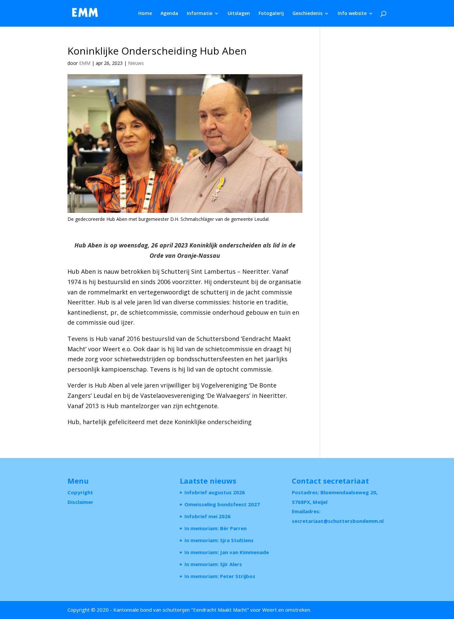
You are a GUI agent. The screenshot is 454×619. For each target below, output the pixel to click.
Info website (352, 13)
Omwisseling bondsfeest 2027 (222, 504)
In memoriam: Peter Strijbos (219, 576)
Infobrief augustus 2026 (214, 492)
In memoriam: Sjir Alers (213, 564)
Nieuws (136, 63)
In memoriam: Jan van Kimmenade (226, 552)
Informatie (199, 13)
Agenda (169, 13)
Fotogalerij (271, 13)
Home (145, 13)
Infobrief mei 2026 (207, 516)
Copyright (80, 492)
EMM (84, 63)
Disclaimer (80, 502)
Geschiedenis (307, 13)
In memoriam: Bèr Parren (215, 528)
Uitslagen (239, 13)
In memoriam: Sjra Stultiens (219, 540)
